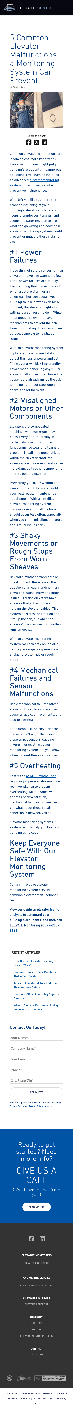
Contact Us (36, 1354)
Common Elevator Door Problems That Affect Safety (35, 974)
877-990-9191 (40, 1398)
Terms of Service (37, 1106)
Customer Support (36, 1304)
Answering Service (36, 1277)
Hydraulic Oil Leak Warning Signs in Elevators (36, 996)
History (36, 1329)
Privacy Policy (17, 1106)
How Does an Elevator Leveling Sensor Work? (33, 963)
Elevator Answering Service (36, 1285)
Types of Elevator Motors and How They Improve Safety (35, 985)
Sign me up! (36, 1207)
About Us (36, 1322)
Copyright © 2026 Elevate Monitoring (29, 1393)
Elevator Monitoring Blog (36, 1335)
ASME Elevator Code (41, 776)
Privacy (25, 1398)
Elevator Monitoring (37, 1255)
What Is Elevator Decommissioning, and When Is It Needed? (36, 1007)
